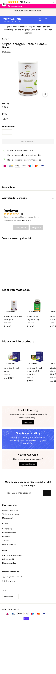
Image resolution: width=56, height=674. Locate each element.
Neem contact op (28, 464)
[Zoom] (45, 94)
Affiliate (5, 540)
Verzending (7, 529)
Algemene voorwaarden (12, 555)
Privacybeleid (8, 559)
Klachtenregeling (9, 563)
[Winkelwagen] (46, 20)
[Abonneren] (47, 493)
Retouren (6, 536)
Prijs (4, 114)
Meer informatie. (24, 220)
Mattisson (6, 52)
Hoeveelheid (8, 126)
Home (4, 39)
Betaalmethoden (9, 532)
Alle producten (26, 341)
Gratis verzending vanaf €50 (28, 10)
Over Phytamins (9, 544)
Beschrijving (8, 187)
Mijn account (7, 518)
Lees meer (28, 422)
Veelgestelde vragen (10, 514)
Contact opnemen (10, 510)
